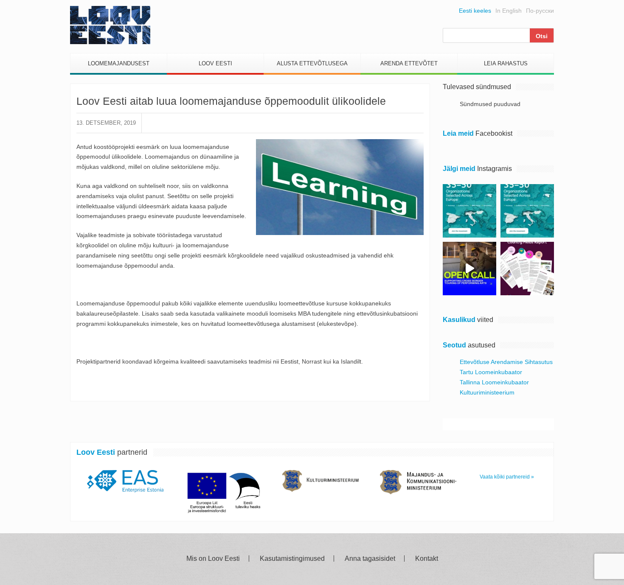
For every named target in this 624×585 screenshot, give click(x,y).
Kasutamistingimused (292, 558)
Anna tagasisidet (370, 558)
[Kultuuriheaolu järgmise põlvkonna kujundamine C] (469, 211)
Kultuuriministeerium (487, 392)
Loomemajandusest (118, 63)
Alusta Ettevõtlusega (312, 63)
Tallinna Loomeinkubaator (494, 382)
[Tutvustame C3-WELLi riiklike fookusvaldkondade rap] (527, 268)
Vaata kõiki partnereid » (507, 477)
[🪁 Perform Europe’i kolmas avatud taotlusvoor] (469, 268)
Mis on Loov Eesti (213, 558)
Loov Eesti (215, 63)
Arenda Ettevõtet (409, 63)
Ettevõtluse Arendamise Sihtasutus (506, 361)
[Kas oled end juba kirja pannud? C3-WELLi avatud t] (527, 211)
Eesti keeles (475, 10)
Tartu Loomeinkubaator (491, 372)
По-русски (540, 10)
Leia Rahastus (506, 63)
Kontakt (426, 558)
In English (508, 10)
